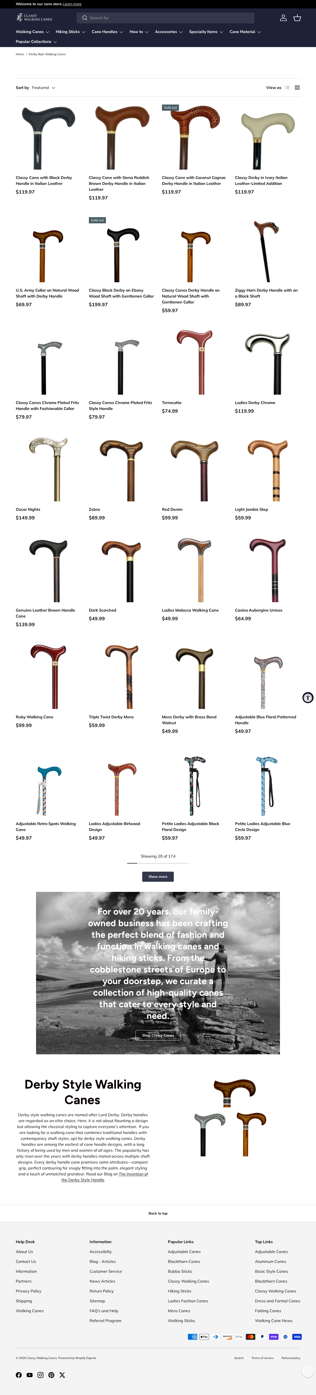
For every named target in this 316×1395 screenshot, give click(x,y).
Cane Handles (105, 32)
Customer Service (106, 1271)
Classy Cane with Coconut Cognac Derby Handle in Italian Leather (194, 180)
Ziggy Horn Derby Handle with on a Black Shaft (266, 293)
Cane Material (242, 32)
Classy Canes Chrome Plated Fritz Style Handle (120, 405)
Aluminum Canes (270, 1261)
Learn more (72, 4)
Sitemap (97, 1300)
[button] (297, 17)
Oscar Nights (28, 509)
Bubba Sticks (180, 1271)
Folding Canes (268, 1310)
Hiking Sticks (68, 32)
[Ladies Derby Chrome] (267, 362)
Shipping (24, 1300)
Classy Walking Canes (188, 1281)
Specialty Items (203, 32)
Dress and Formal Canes (277, 1300)
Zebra (94, 509)
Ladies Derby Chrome (255, 402)
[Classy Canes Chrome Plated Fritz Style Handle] (121, 362)
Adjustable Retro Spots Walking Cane (46, 826)
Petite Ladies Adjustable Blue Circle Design (262, 826)
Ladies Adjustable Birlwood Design (114, 826)
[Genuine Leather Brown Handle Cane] (48, 569)
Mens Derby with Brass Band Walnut (189, 719)
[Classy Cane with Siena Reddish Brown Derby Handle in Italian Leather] (121, 137)
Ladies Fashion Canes (188, 1300)
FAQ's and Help (104, 1310)
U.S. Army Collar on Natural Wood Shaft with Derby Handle (47, 293)
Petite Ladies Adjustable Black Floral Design (190, 826)
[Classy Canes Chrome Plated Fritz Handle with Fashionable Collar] (48, 362)
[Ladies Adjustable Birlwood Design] (121, 783)
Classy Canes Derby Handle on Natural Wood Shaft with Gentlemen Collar (191, 296)
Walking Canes (30, 32)
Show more (158, 876)
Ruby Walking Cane (34, 716)
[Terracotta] (194, 362)
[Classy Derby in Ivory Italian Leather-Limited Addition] (267, 137)
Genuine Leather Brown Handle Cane (45, 613)
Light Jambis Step (251, 509)
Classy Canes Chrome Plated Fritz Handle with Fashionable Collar (47, 405)
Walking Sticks (181, 1320)
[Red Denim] (194, 468)
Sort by (22, 87)
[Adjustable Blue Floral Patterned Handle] (267, 676)
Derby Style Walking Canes (47, 54)
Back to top (158, 1213)
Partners (24, 1281)
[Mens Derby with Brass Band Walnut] (194, 676)
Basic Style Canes (271, 1271)
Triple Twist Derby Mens (111, 716)
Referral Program (105, 1320)
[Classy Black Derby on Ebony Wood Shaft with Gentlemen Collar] (121, 249)
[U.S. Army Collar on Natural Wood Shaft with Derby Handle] (48, 249)
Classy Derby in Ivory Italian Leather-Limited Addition (261, 180)
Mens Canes (179, 1310)
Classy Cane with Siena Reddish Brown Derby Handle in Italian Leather (119, 183)
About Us (24, 1251)
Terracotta (171, 402)
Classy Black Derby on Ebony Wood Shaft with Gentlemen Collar (121, 293)
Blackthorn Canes (184, 1261)
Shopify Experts (85, 1358)
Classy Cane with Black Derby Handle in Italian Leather (44, 180)
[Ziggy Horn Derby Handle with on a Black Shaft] (267, 249)
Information (26, 1271)
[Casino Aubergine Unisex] (267, 569)
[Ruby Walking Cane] (48, 676)
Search (239, 1358)
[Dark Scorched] (121, 569)
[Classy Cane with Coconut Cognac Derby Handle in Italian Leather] (194, 137)
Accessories (166, 32)
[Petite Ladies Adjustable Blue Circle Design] (267, 783)
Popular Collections (33, 41)
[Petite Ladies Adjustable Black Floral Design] (194, 783)
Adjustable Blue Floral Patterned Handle (265, 719)
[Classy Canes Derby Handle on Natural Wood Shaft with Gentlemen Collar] (194, 249)
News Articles (102, 1281)
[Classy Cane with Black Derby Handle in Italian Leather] (48, 137)
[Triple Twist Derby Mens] (121, 676)
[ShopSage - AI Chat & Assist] (308, 1371)
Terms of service (263, 1358)
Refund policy (291, 1358)
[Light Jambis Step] (267, 468)
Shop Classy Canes (158, 1035)
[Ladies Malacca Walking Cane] (194, 569)
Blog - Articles (103, 1261)
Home (20, 54)
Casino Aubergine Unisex (258, 610)
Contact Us (26, 1261)
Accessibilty (101, 1251)
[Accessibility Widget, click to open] (308, 697)
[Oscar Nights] (48, 468)
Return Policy (102, 1291)
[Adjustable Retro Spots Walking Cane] (48, 783)
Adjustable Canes (184, 1251)
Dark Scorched (102, 610)
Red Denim (172, 509)
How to (136, 32)
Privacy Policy (28, 1291)
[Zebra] (121, 468)
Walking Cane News (274, 1320)
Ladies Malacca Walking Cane (190, 610)
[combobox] (165, 17)
